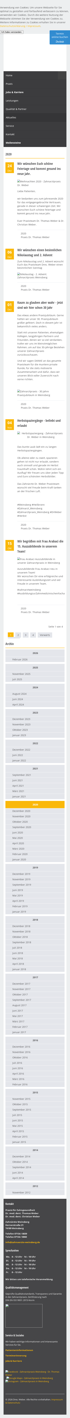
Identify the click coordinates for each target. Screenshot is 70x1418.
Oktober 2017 (20, 994)
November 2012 (21, 1192)
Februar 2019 (20, 906)
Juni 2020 (17, 832)
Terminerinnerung (15, 1355)
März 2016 (18, 1079)
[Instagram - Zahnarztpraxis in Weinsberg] (27, 1381)
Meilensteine (13, 142)
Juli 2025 (17, 679)
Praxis (9, 83)
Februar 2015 (20, 1136)
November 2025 (21, 673)
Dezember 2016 (21, 1046)
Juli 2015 (17, 1115)
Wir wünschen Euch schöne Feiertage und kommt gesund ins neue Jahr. (39, 168)
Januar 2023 (19, 735)
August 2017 (19, 1005)
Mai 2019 (17, 895)
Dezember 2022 (21, 749)
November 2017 (21, 989)
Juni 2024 (17, 699)
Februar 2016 (20, 1084)
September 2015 (21, 1109)
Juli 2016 (17, 1062)
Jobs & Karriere (14, 92)
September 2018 (21, 942)
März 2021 (18, 791)
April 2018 (18, 963)
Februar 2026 (20, 659)
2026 (35, 653)
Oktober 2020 (20, 821)
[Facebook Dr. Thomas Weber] (35, 1374)
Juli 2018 (17, 947)
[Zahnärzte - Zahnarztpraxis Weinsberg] (29, 1378)
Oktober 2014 (20, 1161)
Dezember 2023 (21, 719)
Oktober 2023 (20, 729)
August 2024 (19, 693)
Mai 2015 (17, 1125)
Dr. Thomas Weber (35, 52)
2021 (35, 768)
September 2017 (21, 999)
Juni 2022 (17, 755)
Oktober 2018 (20, 936)
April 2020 (18, 843)
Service (10, 125)
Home (9, 75)
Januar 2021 (19, 796)
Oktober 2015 (20, 1104)
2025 (35, 667)
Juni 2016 (17, 1068)
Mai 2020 (17, 837)
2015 (35, 1092)
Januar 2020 (19, 859)
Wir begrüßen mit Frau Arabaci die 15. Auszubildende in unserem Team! (40, 546)
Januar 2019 (19, 911)
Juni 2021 (17, 780)
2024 (35, 687)
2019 (35, 867)
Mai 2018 (17, 958)
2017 (35, 977)
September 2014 (21, 1167)
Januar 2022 (19, 760)
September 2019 (21, 884)
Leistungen (12, 100)
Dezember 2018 (21, 926)
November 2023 (21, 724)
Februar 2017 (20, 1026)
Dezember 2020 (21, 811)
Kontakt (10, 134)
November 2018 (21, 931)
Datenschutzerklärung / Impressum (20, 26)
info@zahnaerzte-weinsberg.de (22, 1242)
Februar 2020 (20, 854)
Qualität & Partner (16, 109)
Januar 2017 (19, 1032)
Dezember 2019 (21, 874)
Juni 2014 (17, 1172)
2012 (35, 1186)
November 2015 (21, 1098)
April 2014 (18, 1178)
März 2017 (18, 1021)
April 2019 (18, 900)
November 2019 (21, 879)
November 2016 (21, 1052)
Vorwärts (45, 635)
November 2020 (21, 816)
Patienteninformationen (19, 1350)
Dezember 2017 (21, 983)
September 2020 (21, 827)
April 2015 (18, 1131)
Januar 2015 (19, 1142)
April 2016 (18, 1073)
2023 (35, 712)
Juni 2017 (17, 1010)
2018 (35, 919)
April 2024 (18, 704)
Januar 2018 (19, 969)
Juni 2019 (17, 890)
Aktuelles (11, 117)
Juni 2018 (17, 953)
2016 (35, 1040)
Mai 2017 (17, 1016)
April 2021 (18, 785)
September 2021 (21, 775)
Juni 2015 (17, 1120)
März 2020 (18, 848)
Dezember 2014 (21, 1156)
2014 (35, 1150)
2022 (35, 743)
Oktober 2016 (20, 1057)
